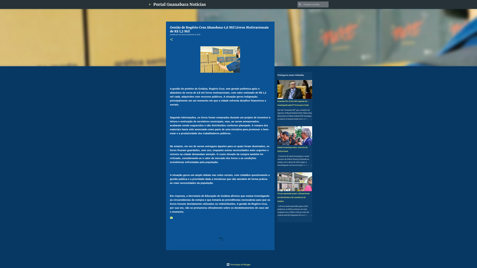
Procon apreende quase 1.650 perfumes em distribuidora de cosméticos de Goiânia (293, 197)
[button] (171, 39)
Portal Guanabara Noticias (179, 4)
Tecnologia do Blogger (240, 264)
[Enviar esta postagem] (171, 218)
